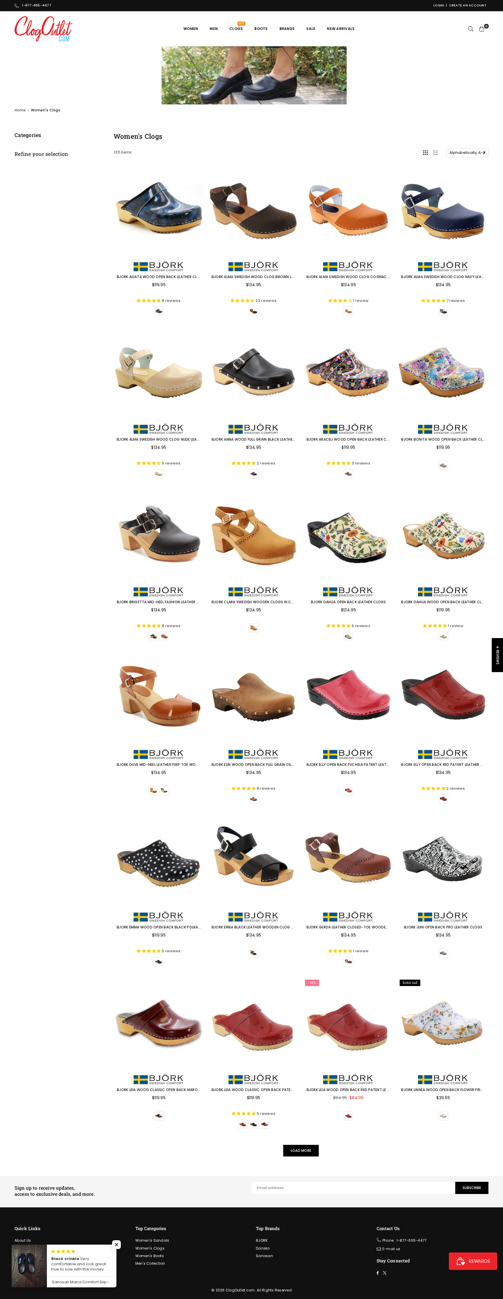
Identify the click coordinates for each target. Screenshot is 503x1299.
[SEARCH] (470, 28)
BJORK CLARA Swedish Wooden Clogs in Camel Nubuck (264, 601)
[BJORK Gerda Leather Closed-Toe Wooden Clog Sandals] (349, 860)
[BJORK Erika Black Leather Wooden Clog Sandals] (254, 860)
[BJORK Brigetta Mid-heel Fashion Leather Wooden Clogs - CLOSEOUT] (159, 535)
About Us (23, 1240)
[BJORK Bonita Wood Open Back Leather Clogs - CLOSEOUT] (443, 373)
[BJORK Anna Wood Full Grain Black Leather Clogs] (254, 373)
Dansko (263, 1248)
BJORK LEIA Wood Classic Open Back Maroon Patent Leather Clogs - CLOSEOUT (193, 1089)
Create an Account (467, 5)
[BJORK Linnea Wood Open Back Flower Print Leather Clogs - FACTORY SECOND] (443, 1023)
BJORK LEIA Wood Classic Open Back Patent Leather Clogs (268, 1089)
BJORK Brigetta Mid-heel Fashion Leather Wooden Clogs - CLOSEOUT (183, 601)
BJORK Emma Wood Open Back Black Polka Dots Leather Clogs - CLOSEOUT (189, 927)
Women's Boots (149, 1255)
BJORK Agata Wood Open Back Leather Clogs (161, 276)
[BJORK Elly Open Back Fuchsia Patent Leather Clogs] (349, 698)
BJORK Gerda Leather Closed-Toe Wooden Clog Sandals (361, 927)
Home (20, 110)
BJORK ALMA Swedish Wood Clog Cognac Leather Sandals (363, 276)
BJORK (262, 1240)
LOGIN (438, 5)
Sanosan (264, 1255)
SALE (310, 28)
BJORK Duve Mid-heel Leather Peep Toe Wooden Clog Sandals (175, 764)
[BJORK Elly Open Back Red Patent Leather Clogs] (443, 698)
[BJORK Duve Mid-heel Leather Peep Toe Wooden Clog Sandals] (159, 698)
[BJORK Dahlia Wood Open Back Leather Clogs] (443, 535)
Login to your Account (35, 1255)
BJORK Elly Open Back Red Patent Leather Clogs (447, 764)
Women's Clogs (149, 1248)
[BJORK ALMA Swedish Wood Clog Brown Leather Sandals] (254, 210)
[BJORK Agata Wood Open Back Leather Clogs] (159, 210)
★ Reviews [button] (497, 655)
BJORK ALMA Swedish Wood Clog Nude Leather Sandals (169, 439)
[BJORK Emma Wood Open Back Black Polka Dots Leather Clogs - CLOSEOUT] (159, 860)
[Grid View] (425, 152)
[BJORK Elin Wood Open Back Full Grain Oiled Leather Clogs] (254, 698)
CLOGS (236, 26)
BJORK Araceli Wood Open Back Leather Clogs (351, 439)
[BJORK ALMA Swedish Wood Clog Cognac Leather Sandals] (349, 210)
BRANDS (287, 28)
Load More (301, 1150)
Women (190, 28)
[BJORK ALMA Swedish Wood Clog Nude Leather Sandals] (159, 373)
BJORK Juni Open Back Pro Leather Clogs (443, 927)
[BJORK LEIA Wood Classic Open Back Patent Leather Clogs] (254, 1023)
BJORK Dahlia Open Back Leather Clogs (348, 601)
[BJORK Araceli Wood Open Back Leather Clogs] (349, 373)
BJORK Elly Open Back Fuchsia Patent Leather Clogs (357, 764)
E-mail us (391, 1248)
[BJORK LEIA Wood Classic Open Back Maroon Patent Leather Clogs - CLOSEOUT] (159, 1023)
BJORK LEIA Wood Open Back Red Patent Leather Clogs (359, 1089)
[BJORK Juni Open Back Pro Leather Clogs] (443, 860)
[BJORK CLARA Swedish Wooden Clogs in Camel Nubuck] (254, 535)
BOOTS (261, 28)
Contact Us (25, 1263)
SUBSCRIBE (472, 1187)
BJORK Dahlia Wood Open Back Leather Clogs (445, 601)
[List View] (435, 152)
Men (214, 28)
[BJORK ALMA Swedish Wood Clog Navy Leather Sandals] (443, 210)
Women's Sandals (152, 1240)
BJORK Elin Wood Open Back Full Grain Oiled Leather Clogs (268, 764)
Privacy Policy (27, 1270)
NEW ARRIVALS (341, 28)
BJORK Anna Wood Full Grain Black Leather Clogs (260, 439)
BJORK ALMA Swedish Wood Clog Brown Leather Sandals (266, 276)
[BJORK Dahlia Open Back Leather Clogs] (349, 535)
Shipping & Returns (32, 1248)
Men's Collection (150, 1263)
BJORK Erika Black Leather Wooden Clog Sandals (259, 927)
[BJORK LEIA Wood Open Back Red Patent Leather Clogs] (349, 1023)
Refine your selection (41, 153)
